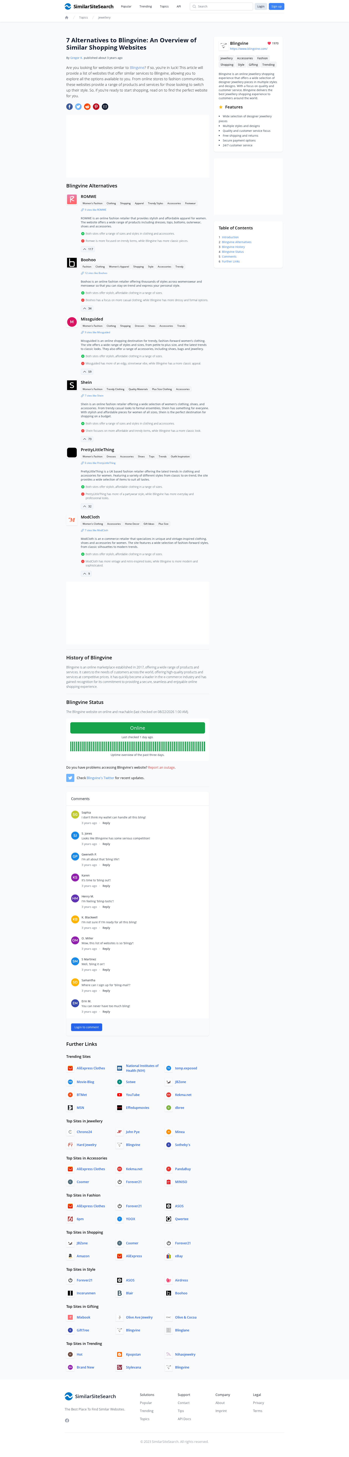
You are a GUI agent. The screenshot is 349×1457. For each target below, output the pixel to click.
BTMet (82, 1095)
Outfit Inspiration (180, 456)
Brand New (85, 1367)
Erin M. (86, 1001)
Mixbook (83, 1317)
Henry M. (88, 896)
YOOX (130, 1219)
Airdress (181, 1280)
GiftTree (83, 1330)
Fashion (87, 266)
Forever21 (134, 1182)
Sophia (86, 812)
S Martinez (89, 959)
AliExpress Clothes (91, 1068)
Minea (180, 1132)
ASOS (179, 1206)
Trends (181, 326)
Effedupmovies (137, 1107)
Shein (86, 382)
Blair (129, 1293)
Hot (79, 1354)
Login (261, 6)
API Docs (184, 1419)
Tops (152, 456)
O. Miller (87, 938)
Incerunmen (86, 1293)
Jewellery (104, 17)
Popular (126, 6)
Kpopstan (133, 1354)
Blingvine (137, 67)
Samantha (88, 980)
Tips (181, 1411)
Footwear (190, 203)
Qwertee (181, 1219)
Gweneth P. (89, 854)
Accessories (174, 203)
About (220, 1403)
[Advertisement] (137, 146)
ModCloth (90, 517)
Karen (86, 875)
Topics (164, 6)
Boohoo (88, 259)
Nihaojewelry (185, 1354)
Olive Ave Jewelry (139, 1317)
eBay (179, 1256)
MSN (80, 1107)
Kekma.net (183, 1095)
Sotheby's (182, 1145)
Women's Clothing (93, 524)
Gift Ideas (149, 524)
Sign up (276, 6)
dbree (179, 1107)
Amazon (83, 1256)
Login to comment (87, 1027)
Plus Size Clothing (162, 389)
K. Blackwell (90, 917)
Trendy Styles (155, 203)
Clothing (111, 203)
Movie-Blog (85, 1082)
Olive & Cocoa (186, 1317)
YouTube (133, 1095)
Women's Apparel (119, 266)
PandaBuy (183, 1169)
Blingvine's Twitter (100, 778)
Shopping (125, 203)
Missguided (92, 319)
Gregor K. (76, 58)
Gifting (253, 65)
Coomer (83, 1182)
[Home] (67, 18)
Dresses (139, 326)
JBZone (180, 1082)
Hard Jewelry (87, 1145)
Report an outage (161, 767)
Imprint (221, 1411)
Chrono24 (84, 1132)
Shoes (151, 326)
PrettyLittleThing (97, 449)
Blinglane (182, 1330)
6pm (80, 1219)
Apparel (139, 203)
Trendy (179, 266)
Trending (146, 6)
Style (150, 266)
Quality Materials (138, 389)
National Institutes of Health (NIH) (142, 1068)
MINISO (181, 1182)
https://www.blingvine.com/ (248, 49)
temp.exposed (186, 1068)
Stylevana (133, 1367)
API (179, 6)
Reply (106, 823)
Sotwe (131, 1082)
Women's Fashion (92, 203)
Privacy (258, 1403)
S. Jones (87, 833)
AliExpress (134, 1256)
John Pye (133, 1132)
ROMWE (88, 196)
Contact (184, 1403)
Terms (257, 1411)
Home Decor (132, 524)
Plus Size (163, 524)
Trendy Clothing (115, 389)
